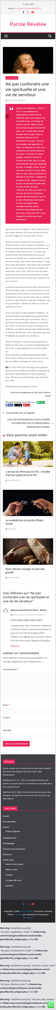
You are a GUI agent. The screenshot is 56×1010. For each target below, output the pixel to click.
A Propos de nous (13, 880)
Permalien (40, 615)
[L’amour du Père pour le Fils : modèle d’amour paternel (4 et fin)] (28, 443)
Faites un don (11, 869)
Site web (7, 730)
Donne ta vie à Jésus (14, 864)
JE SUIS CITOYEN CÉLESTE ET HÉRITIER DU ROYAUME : (29, 9)
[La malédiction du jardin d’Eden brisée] (28, 491)
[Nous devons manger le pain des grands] (28, 540)
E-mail (7, 717)
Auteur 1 (24, 100)
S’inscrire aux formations (14, 849)
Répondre (15, 646)
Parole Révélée (28, 24)
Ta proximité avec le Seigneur (20, 412)
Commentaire (10, 669)
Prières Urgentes (12, 831)
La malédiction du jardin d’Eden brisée (24, 522)
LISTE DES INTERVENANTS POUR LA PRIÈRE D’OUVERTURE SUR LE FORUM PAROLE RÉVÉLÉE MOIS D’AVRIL (28, 423)
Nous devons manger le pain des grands (25, 570)
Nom (6, 705)
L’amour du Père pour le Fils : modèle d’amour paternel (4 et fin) (27, 473)
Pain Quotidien (12, 78)
